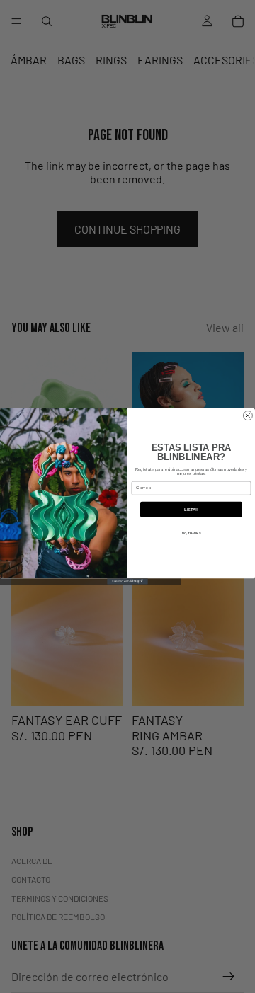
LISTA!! (191, 509)
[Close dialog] (247, 415)
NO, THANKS (191, 534)
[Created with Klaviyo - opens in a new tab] (127, 581)
